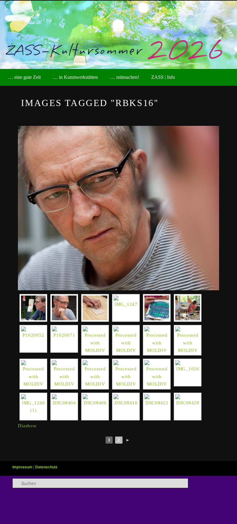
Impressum (22, 467)
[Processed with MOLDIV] (95, 340)
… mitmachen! (124, 77)
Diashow (27, 425)
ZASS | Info (163, 77)
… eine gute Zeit (24, 77)
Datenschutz (46, 467)
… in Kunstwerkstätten (75, 77)
